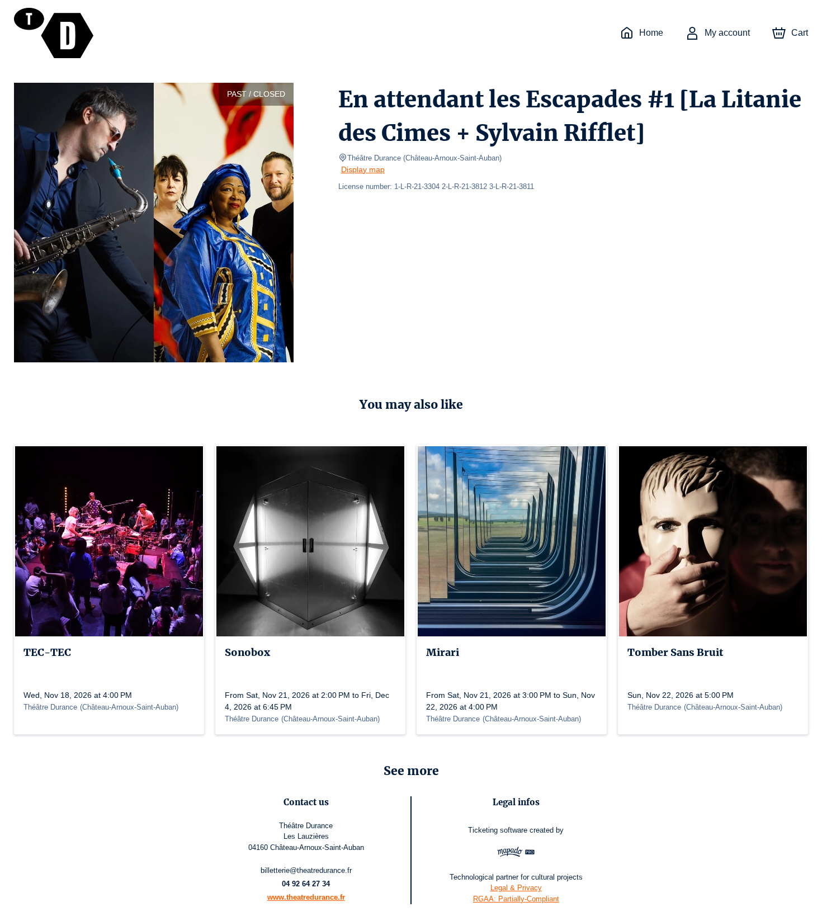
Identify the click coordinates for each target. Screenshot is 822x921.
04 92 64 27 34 (306, 884)
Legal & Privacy (516, 888)
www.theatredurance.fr (306, 897)
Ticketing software (497, 830)
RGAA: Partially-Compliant (516, 899)
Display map (363, 169)
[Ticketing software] (516, 853)
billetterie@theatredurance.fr (306, 870)
